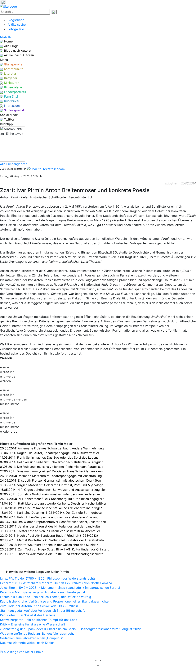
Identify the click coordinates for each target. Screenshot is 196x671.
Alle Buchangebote (13, 164)
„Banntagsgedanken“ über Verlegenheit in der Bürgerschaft (42, 610)
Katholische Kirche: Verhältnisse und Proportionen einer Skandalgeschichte (54, 601)
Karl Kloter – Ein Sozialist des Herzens (27, 615)
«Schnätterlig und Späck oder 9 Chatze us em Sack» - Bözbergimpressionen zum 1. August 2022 (70, 629)
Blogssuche (16, 20)
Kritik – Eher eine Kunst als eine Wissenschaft (32, 624)
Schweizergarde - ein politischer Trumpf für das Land (38, 620)
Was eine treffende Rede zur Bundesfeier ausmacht (37, 633)
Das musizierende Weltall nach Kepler (27, 643)
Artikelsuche (17, 24)
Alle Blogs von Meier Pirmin (23, 652)
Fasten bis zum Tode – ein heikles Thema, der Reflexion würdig (45, 597)
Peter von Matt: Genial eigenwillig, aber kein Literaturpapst (42, 592)
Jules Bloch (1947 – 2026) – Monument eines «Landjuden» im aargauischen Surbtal (60, 587)
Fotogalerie (16, 29)
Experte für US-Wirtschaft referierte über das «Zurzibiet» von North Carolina (56, 583)
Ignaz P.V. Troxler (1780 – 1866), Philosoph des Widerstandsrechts (48, 578)
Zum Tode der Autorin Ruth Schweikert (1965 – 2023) (39, 606)
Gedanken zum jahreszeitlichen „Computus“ (31, 638)
